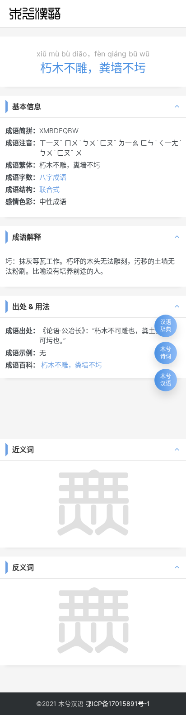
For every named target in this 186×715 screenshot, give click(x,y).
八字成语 (52, 177)
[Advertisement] (93, 407)
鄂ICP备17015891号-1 (117, 703)
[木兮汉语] (35, 13)
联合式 (49, 189)
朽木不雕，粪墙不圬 (71, 365)
